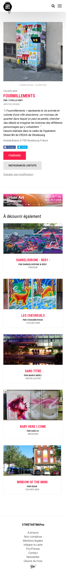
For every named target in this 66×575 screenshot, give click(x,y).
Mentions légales (33, 540)
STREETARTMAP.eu (33, 524)
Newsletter (33, 557)
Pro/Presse (33, 548)
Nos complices (33, 536)
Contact (33, 553)
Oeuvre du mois (33, 561)
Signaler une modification (18, 174)
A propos (33, 532)
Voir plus (33, 263)
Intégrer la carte (33, 544)
